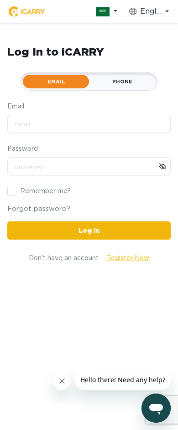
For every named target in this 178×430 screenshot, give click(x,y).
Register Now (127, 257)
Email (15, 106)
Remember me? (45, 191)
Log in (89, 230)
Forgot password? (38, 209)
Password (22, 148)
